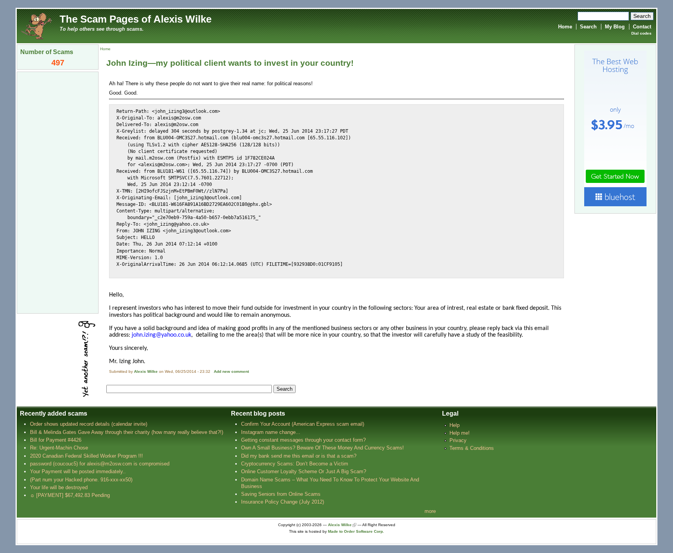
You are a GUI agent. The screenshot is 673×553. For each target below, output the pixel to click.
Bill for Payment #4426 (55, 440)
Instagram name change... (270, 432)
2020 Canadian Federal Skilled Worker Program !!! (86, 456)
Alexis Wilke (146, 371)
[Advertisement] (57, 192)
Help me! (459, 433)
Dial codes (641, 33)
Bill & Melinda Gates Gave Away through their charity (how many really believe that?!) (126, 432)
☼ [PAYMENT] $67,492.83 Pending (70, 495)
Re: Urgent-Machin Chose (59, 448)
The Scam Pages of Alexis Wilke (135, 19)
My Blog (615, 27)
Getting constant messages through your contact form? (303, 440)
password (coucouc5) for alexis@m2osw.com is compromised (99, 464)
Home (565, 27)
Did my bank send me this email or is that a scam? (298, 456)
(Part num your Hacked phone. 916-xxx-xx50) (81, 480)
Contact (642, 27)
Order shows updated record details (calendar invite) (88, 424)
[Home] (36, 25)
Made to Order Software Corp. (356, 531)
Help (454, 425)
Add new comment (231, 371)
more (430, 511)
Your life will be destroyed (59, 487)
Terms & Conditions (471, 448)
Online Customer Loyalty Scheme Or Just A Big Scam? (303, 471)
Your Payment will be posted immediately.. (78, 471)
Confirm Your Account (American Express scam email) (302, 424)
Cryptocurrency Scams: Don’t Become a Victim (294, 464)
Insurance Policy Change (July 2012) (282, 502)
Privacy (458, 440)
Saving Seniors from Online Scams (281, 494)
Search (588, 27)
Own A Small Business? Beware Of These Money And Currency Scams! (322, 448)
